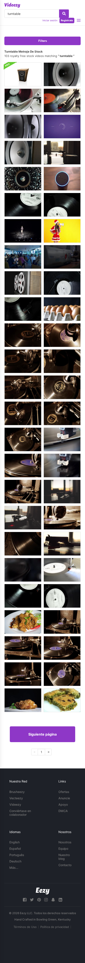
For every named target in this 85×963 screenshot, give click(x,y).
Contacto (64, 865)
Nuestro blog (64, 856)
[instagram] (46, 900)
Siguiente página (42, 734)
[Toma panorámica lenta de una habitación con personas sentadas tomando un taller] (22, 257)
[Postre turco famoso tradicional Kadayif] (62, 700)
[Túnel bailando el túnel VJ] (22, 179)
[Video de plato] (22, 100)
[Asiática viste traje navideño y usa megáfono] (62, 231)
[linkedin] (60, 900)
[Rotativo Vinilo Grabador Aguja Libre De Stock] (62, 465)
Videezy (15, 804)
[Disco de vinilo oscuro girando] (22, 596)
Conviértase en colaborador (20, 812)
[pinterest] (39, 900)
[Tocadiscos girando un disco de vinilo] (62, 153)
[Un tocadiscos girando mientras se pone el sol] (62, 492)
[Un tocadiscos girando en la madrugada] (22, 518)
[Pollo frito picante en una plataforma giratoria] (22, 622)
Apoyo (63, 804)
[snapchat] (53, 900)
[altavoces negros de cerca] (22, 126)
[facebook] (24, 900)
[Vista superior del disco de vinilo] (62, 596)
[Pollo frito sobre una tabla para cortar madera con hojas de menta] (22, 700)
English (14, 842)
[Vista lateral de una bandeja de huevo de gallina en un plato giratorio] (62, 309)
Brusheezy (17, 792)
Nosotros (64, 842)
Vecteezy (16, 798)
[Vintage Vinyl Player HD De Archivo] (22, 570)
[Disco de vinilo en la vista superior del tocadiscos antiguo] (62, 283)
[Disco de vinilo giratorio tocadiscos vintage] (62, 205)
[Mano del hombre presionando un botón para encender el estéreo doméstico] (62, 257)
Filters (42, 41)
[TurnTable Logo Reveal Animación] (62, 126)
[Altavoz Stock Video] (22, 153)
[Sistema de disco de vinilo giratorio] (62, 100)
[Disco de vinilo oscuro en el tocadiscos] (22, 205)
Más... (13, 867)
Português (16, 855)
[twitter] (32, 900)
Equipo (63, 848)
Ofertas (63, 792)
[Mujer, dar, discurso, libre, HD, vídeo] (22, 231)
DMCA (63, 811)
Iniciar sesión (49, 20)
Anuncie (64, 798)
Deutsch (15, 861)
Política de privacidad (54, 927)
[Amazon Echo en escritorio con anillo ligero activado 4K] (62, 179)
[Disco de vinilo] (62, 570)
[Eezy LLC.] (42, 891)
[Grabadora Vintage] (22, 283)
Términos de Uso (25, 927)
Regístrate (67, 20)
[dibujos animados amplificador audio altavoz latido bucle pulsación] (22, 74)
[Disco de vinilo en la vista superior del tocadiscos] (22, 309)
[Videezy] (12, 5)
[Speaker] (62, 74)
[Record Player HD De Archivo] (62, 439)
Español (15, 848)
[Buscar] (64, 13)
